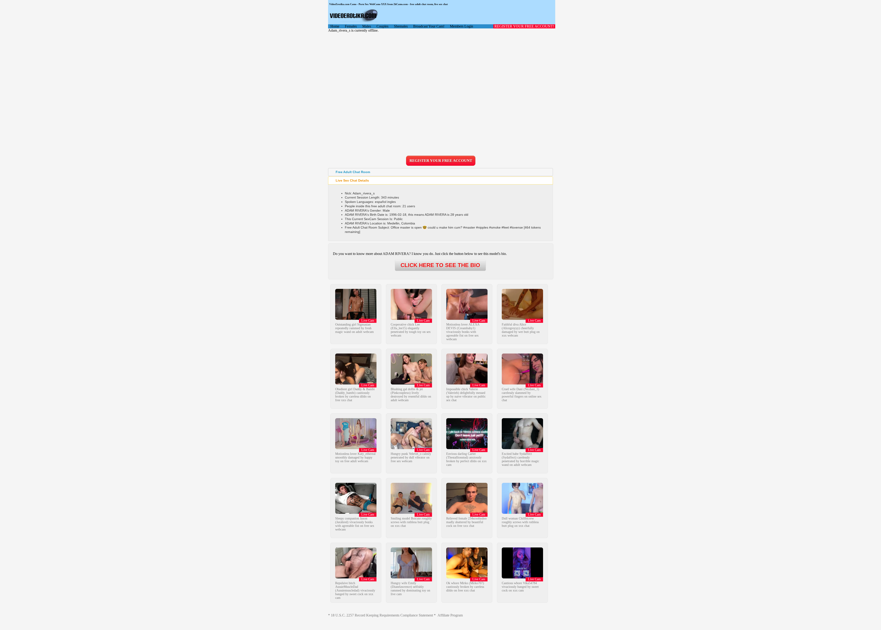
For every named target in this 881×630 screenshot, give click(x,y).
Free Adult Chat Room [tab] (353, 172)
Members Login (461, 26)
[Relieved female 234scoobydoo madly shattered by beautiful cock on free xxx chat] (467, 512)
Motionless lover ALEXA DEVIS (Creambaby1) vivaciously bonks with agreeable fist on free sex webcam (462, 332)
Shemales (401, 26)
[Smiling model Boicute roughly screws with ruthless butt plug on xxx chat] (411, 512)
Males (366, 26)
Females (351, 26)
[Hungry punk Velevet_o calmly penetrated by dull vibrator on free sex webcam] (411, 448)
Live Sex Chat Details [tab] (352, 180)
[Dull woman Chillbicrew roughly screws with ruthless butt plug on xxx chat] (522, 512)
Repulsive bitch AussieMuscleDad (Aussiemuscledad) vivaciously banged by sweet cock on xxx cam (355, 590)
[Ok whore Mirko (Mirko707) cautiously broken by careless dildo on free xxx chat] (467, 577)
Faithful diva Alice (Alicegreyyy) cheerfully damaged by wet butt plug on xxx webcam (521, 330)
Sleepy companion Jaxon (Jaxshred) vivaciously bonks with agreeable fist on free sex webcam (354, 524)
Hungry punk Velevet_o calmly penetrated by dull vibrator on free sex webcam (411, 457)
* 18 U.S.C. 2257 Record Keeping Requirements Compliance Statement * (382, 615)
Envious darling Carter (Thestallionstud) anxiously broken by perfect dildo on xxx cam (466, 459)
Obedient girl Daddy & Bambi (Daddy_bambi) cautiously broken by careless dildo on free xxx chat (355, 394)
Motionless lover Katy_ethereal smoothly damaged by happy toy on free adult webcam (355, 457)
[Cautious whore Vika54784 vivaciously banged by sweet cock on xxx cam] (522, 577)
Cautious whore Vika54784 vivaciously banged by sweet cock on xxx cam (520, 586)
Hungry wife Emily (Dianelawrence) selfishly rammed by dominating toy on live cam (410, 588)
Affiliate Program (450, 615)
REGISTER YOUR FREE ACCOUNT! (524, 26)
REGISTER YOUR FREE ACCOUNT (441, 160)
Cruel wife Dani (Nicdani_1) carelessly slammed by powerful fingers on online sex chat (521, 394)
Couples (382, 26)
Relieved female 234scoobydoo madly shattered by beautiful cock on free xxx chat (466, 522)
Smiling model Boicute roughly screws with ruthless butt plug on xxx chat (411, 522)
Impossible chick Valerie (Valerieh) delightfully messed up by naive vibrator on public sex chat (466, 394)
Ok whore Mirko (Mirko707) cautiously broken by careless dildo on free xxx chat (465, 586)
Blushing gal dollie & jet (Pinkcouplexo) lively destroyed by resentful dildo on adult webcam (411, 394)
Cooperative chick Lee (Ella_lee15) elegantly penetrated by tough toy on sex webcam (411, 330)
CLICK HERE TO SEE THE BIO (440, 265)
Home (334, 26)
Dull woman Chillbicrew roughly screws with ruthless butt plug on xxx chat (520, 522)
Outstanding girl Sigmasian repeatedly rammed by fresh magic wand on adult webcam (354, 328)
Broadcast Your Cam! (428, 26)
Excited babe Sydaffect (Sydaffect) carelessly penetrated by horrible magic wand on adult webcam (520, 459)
